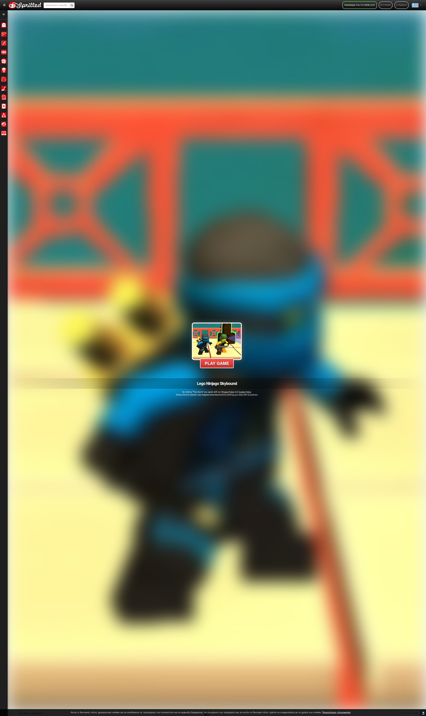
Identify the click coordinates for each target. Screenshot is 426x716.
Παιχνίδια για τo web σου (359, 5)
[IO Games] (3, 133)
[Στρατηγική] (3, 70)
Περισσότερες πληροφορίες (336, 712)
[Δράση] (3, 34)
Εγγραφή (385, 5)
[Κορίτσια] (3, 88)
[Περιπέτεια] (3, 43)
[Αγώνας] (3, 52)
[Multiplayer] (3, 115)
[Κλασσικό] (3, 25)
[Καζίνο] (3, 106)
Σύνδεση (401, 5)
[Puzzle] (3, 79)
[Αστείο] (3, 124)
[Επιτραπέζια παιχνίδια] (3, 97)
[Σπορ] (3, 61)
